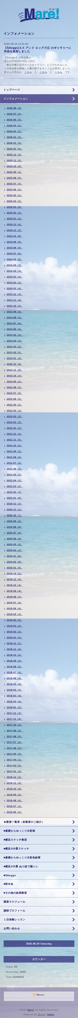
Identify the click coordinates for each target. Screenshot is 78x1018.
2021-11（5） (14, 440)
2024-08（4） (14, 248)
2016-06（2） (14, 812)
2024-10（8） (14, 236)
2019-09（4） (14, 591)
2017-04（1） (14, 760)
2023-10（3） (14, 306)
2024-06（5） (14, 259)
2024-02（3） (14, 282)
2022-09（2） (14, 381)
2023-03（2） (14, 346)
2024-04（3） (14, 271)
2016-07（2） (14, 806)
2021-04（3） (14, 480)
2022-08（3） (14, 387)
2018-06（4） (14, 678)
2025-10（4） (14, 166)
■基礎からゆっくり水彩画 (19, 830)
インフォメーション (16, 98)
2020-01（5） (14, 568)
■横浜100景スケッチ (16, 848)
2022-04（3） (14, 410)
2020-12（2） (14, 504)
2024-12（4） (14, 224)
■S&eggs (10, 875)
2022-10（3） (14, 376)
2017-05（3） (14, 754)
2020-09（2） (14, 521)
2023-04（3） (14, 341)
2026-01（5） (14, 149)
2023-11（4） (14, 300)
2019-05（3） (14, 614)
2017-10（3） (14, 725)
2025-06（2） (14, 189)
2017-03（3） (14, 765)
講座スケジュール (14, 901)
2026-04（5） (14, 131)
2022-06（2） (14, 399)
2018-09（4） (14, 661)
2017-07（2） (14, 742)
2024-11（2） (14, 230)
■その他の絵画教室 (15, 892)
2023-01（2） (14, 358)
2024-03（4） (14, 277)
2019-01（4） (14, 637)
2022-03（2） (14, 416)
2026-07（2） (14, 114)
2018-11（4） (14, 649)
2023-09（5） (14, 312)
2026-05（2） (14, 125)
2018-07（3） (14, 672)
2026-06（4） (14, 120)
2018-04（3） (14, 690)
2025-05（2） (14, 195)
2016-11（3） (14, 783)
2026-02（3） (14, 143)
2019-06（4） (14, 608)
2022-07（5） (14, 393)
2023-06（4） (14, 329)
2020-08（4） (14, 527)
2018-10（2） (14, 655)
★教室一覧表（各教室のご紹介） (24, 821)
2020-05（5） (14, 544)
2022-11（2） (14, 370)
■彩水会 (8, 883)
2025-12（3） (14, 154)
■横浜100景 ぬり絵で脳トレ (21, 866)
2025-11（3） (14, 160)
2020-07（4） (14, 533)
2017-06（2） (14, 748)
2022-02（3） (14, 422)
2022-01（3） (14, 428)
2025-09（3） (14, 172)
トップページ (12, 89)
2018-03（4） (14, 696)
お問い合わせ (12, 928)
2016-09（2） (14, 794)
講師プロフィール (14, 910)
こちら (28, 72)
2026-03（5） (14, 137)
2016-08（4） (14, 800)
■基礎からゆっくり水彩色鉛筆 (22, 857)
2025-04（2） (14, 201)
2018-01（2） (14, 707)
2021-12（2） (14, 434)
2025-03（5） (14, 207)
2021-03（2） (14, 486)
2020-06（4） (14, 538)
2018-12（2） (14, 643)
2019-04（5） (14, 620)
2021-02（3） (14, 492)
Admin (50, 1014)
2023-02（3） (14, 352)
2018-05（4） (14, 684)
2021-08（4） (14, 457)
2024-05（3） (14, 265)
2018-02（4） (14, 701)
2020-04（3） (14, 550)
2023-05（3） (14, 335)
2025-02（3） (14, 213)
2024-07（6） (14, 253)
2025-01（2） (14, 218)
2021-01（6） (14, 498)
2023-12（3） (14, 294)
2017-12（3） (14, 713)
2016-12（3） (14, 777)
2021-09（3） (14, 451)
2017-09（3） (14, 730)
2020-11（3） (14, 509)
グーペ (41, 1014)
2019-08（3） (14, 597)
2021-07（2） (14, 463)
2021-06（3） (14, 469)
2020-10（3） (14, 515)
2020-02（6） (14, 562)
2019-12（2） (14, 573)
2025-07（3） (14, 184)
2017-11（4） (14, 719)
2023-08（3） (14, 317)
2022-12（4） (14, 364)
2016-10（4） (14, 789)
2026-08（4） (14, 108)
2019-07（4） (14, 602)
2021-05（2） (14, 474)
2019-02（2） (14, 632)
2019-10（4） (14, 585)
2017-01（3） (14, 771)
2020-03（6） (14, 556)
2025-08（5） (14, 178)
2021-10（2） (14, 445)
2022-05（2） (14, 405)
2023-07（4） (14, 323)
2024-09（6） (14, 242)
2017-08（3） (14, 736)
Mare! (30, 1010)
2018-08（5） (14, 666)
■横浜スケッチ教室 (15, 839)
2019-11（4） (14, 579)
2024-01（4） (14, 288)
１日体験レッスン (14, 919)
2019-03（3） (14, 626)
